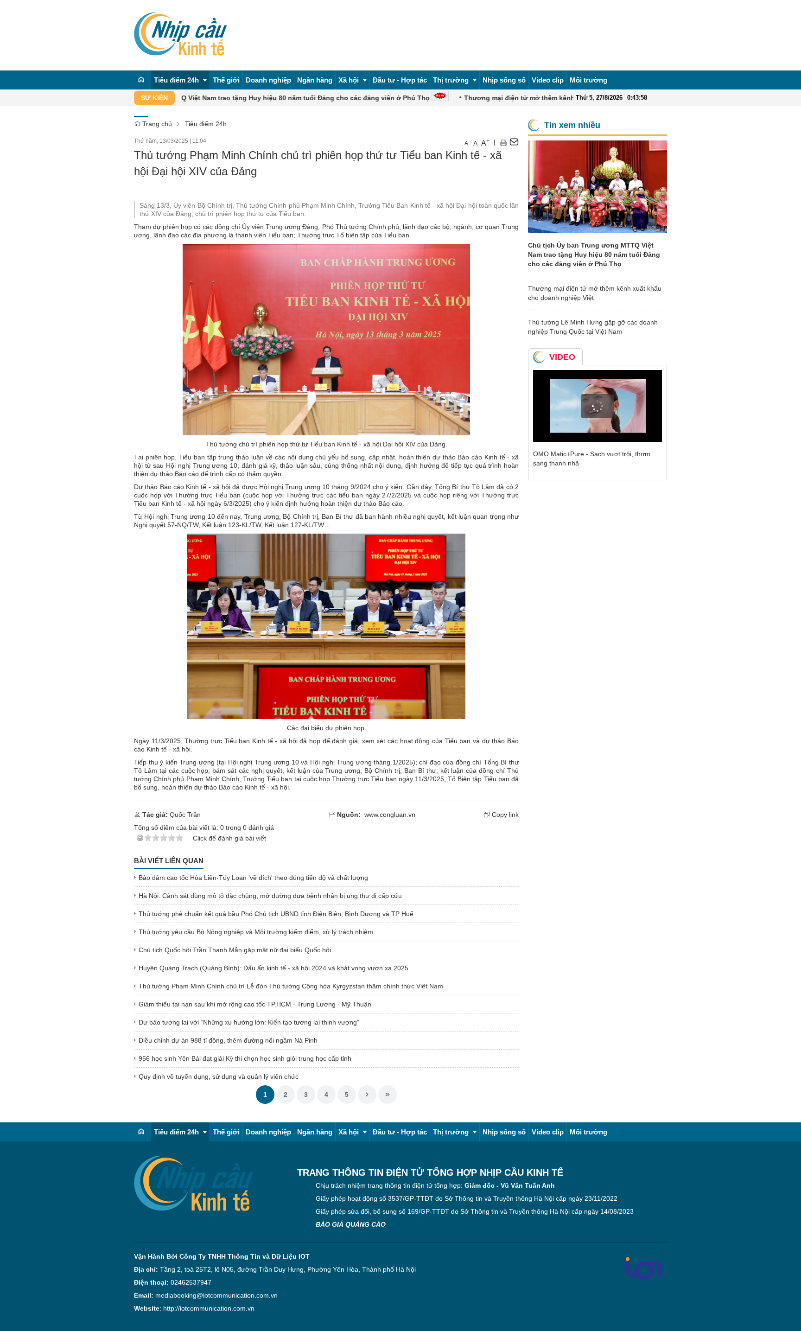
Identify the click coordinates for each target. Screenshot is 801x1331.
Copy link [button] (504, 814)
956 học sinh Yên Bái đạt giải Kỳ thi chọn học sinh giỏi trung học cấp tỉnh (245, 1058)
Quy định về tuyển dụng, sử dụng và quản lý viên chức (219, 1076)
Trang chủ (156, 123)
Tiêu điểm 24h (206, 123)
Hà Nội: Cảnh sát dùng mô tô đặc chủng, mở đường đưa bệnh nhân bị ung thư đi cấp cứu (270, 895)
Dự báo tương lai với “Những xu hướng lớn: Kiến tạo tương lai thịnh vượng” (249, 1022)
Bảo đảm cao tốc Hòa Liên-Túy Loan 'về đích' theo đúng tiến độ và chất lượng (253, 877)
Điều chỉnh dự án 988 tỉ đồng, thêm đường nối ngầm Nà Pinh (228, 1040)
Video (562, 357)
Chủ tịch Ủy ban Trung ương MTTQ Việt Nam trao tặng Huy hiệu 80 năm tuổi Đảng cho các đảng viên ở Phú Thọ (215, 98)
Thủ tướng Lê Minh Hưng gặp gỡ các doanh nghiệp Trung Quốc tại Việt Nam (593, 326)
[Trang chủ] (141, 79)
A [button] (467, 143)
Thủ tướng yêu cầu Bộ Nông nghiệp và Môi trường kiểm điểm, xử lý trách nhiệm (256, 932)
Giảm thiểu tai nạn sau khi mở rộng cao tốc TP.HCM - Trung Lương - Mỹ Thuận (255, 1004)
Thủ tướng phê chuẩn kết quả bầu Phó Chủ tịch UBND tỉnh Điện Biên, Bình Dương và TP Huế (276, 913)
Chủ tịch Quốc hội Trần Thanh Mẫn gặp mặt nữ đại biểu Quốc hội (235, 950)
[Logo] (193, 1182)
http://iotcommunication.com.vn (208, 1308)
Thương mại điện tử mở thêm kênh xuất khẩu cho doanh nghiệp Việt (536, 98)
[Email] (514, 141)
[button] (503, 142)
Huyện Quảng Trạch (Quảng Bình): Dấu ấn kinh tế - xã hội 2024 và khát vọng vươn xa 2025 (273, 968)
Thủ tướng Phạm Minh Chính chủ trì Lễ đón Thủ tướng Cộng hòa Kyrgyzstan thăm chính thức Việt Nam (291, 986)
